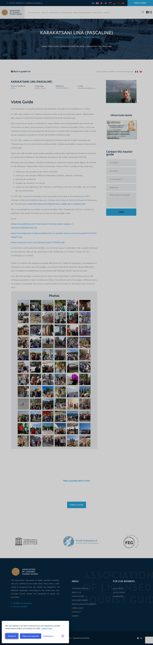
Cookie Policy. (47, 628)
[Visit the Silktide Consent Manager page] (62, 636)
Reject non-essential (30, 636)
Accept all (12, 636)
